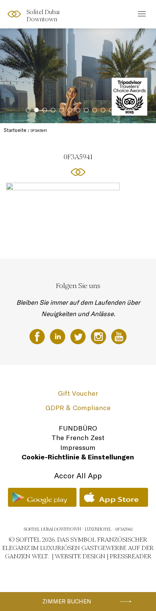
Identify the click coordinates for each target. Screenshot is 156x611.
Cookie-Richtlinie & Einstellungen (78, 457)
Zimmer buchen (66, 601)
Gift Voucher (78, 393)
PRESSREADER (130, 556)
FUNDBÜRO (78, 428)
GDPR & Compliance (78, 407)
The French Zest (78, 437)
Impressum (77, 447)
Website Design (80, 556)
